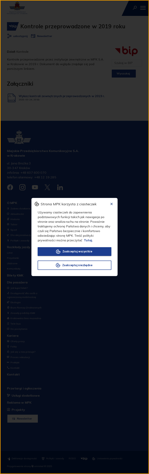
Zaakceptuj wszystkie (77, 251)
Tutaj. (88, 240)
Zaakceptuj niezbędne (77, 265)
